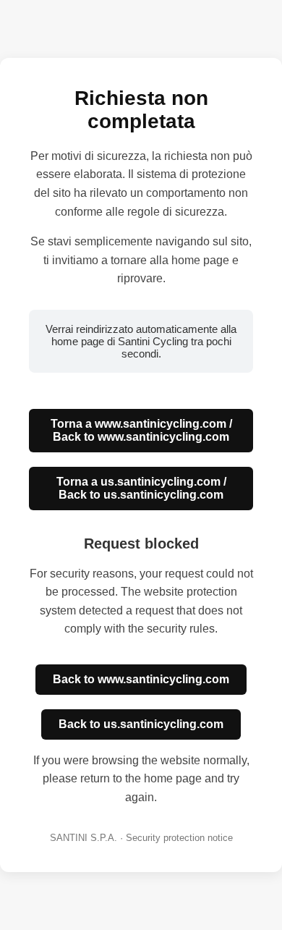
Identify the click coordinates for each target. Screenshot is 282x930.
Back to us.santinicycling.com (141, 724)
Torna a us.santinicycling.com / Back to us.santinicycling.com (141, 488)
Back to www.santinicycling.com (141, 679)
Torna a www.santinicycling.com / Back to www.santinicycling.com (141, 430)
